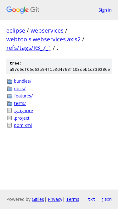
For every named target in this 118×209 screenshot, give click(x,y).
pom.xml (23, 125)
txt (91, 199)
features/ (23, 96)
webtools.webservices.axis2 (43, 39)
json (107, 199)
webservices (47, 30)
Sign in (105, 10)
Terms (72, 199)
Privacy (55, 199)
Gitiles (38, 199)
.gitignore (23, 110)
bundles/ (22, 81)
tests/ (20, 103)
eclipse (15, 30)
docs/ (19, 88)
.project (22, 118)
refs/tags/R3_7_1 (28, 47)
